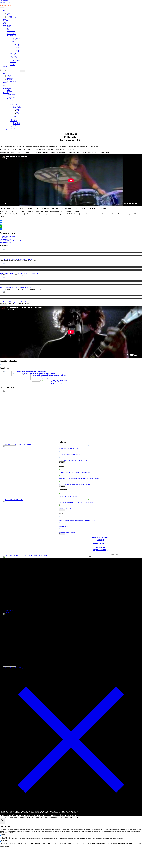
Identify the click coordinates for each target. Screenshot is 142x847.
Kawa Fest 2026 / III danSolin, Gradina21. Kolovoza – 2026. (59, 382)
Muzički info (10, 14)
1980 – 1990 (13, 56)
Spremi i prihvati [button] (4, 846)
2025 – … (15, 40)
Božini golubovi (63, 526)
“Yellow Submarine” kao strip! (14, 500)
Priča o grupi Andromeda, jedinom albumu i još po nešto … (77, 502)
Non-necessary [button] (4, 840)
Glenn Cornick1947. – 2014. (9, 611)
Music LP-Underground (6, 5)
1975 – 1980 (16, 60)
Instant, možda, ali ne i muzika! (68, 448)
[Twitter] (71, 224)
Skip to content (4, 0)
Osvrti (4, 22)
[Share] (71, 229)
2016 (17, 47)
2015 (17, 45)
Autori (5, 66)
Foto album (2, 255)
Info (4, 10)
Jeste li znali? (3, 295)
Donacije (100, 540)
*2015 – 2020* (17, 44)
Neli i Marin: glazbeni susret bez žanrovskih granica (15, 287)
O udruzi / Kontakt (100, 537)
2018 (17, 50)
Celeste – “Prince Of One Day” (68, 496)
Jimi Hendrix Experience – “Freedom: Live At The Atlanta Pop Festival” (26, 555)
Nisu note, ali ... (3, 298)
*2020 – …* (13, 37)
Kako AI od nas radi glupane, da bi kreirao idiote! (74, 460)
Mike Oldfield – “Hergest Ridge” (14, 668)
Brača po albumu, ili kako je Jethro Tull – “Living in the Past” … (78, 520)
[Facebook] (71, 221)
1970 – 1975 (16, 59)
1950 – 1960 (13, 63)
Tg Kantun (9, 28)
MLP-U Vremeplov (12, 35)
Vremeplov (6, 29)
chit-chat (5, 20)
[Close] (71, 810)
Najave (8, 13)
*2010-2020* (13, 41)
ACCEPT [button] (77, 817)
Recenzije (5, 23)
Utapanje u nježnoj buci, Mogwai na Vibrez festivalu (16, 259)
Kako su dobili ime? (12, 17)
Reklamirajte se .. (100, 543)
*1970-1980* (13, 57)
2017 (17, 48)
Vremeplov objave (11, 34)
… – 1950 (12, 65)
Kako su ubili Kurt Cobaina (67, 532)
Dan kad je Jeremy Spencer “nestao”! (70, 454)
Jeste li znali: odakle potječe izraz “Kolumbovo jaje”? (16, 302)
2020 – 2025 (16, 38)
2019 (17, 51)
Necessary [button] (2, 834)
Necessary (4, 835)
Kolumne (5, 19)
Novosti (9, 11)
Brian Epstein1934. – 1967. (45, 377)
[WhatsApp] (71, 226)
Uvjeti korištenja (100, 549)
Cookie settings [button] (68, 817)
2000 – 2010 (13, 53)
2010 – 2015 (16, 42)
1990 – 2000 (13, 54)
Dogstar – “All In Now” (66, 508)
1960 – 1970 (13, 62)
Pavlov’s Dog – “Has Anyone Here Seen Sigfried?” (20, 444)
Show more (3, 305)
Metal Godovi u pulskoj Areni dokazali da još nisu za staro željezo (20, 273)
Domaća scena (7, 25)
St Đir (8, 26)
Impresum (100, 547)
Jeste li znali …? (11, 16)
